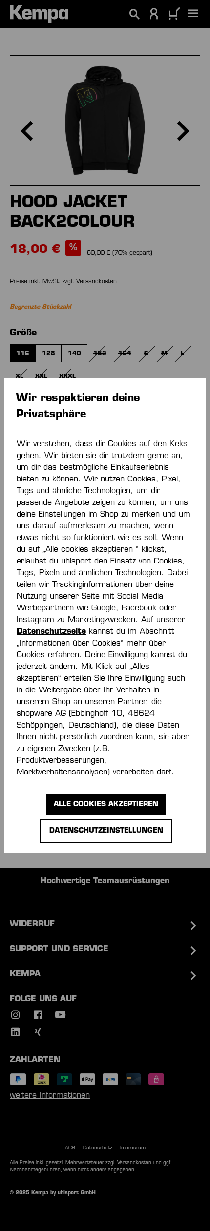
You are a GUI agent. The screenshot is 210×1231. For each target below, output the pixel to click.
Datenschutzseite (51, 632)
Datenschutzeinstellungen (106, 831)
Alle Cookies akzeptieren (106, 804)
